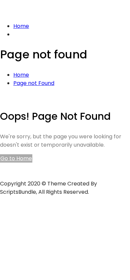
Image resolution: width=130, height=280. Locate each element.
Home (21, 26)
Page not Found (33, 83)
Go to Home (16, 158)
